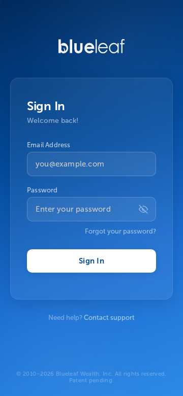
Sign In (91, 261)
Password (42, 190)
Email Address (49, 145)
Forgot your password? (120, 231)
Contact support (109, 317)
